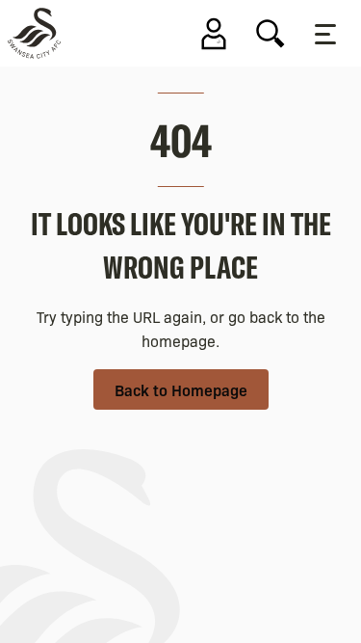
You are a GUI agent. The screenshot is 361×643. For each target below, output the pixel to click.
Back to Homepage (181, 389)
